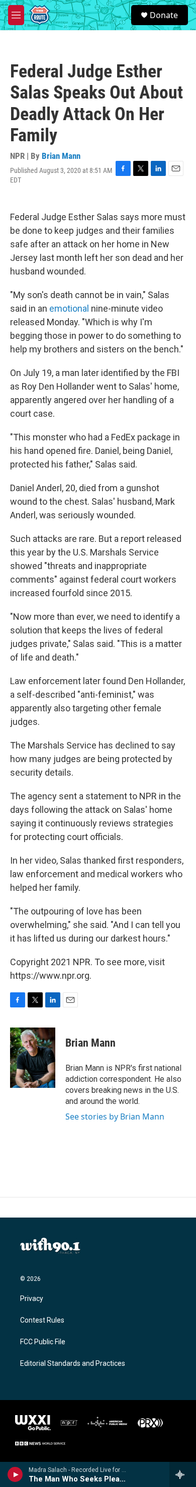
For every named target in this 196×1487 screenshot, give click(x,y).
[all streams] (182, 1474)
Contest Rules (42, 1320)
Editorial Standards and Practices (72, 1363)
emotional (70, 308)
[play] (15, 1474)
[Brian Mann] (32, 1058)
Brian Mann (61, 156)
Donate (164, 15)
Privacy (31, 1299)
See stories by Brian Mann (114, 1116)
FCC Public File (42, 1342)
